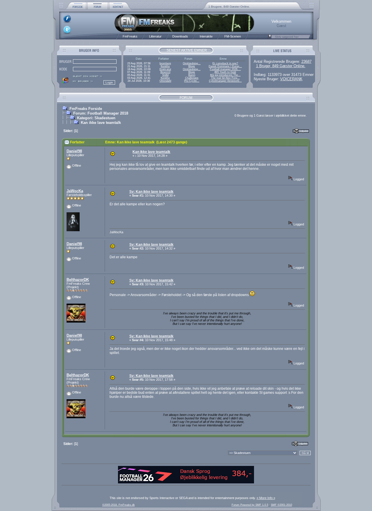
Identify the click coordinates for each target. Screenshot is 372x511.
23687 (306, 61)
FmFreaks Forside (85, 108)
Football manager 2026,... (225, 69)
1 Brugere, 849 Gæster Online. (229, 6)
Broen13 (165, 72)
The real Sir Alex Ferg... (225, 77)
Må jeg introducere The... (225, 75)
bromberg (165, 63)
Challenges (191, 77)
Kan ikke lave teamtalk (101, 122)
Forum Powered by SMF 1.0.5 (250, 504)
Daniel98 (74, 151)
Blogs (191, 66)
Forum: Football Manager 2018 (100, 113)
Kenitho (165, 66)
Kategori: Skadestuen (96, 118)
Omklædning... (192, 63)
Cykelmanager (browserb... (225, 80)
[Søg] (269, 38)
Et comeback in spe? (225, 63)
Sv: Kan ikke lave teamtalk (151, 192)
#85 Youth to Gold (225, 72)
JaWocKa (75, 191)
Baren (191, 75)
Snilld (165, 75)
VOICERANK (291, 79)
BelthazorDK (78, 279)
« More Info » (266, 498)
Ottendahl (165, 80)
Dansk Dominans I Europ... (225, 66)
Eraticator (165, 69)
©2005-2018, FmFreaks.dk (118, 504)
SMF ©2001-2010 (281, 504)
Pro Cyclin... (191, 80)
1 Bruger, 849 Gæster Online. (280, 66)
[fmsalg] (186, 482)
